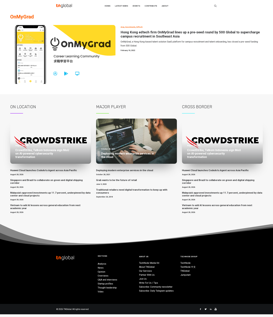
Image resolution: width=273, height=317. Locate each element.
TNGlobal (185, 271)
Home (107, 6)
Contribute (151, 6)
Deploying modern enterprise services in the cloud (124, 170)
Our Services (145, 271)
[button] (215, 6)
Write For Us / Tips (148, 282)
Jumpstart (185, 275)
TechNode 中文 (188, 267)
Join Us (143, 279)
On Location (23, 106)
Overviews (103, 275)
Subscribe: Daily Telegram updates (156, 290)
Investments (130, 27)
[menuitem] (107, 6)
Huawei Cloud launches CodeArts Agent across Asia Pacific (43, 170)
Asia (122, 27)
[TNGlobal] (64, 6)
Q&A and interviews (107, 279)
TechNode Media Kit (149, 263)
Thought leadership (107, 287)
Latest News (121, 6)
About (165, 6)
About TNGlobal (147, 267)
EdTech (139, 27)
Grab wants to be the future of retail (116, 180)
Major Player (111, 106)
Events (136, 6)
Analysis (102, 263)
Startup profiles (105, 283)
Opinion (101, 271)
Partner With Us (147, 275)
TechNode (185, 263)
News (101, 267)
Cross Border (197, 106)
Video (101, 291)
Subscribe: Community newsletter (155, 286)
